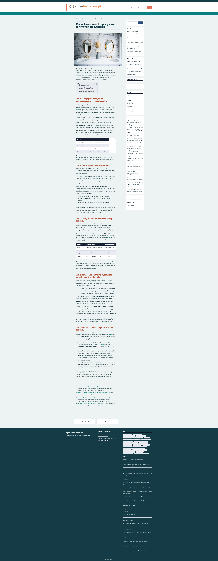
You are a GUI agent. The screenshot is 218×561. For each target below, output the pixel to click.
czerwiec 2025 (130, 111)
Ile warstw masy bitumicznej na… (133, 74)
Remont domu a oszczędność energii (129, 514)
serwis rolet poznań (144, 446)
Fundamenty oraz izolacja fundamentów (134, 199)
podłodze (96, 178)
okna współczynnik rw (144, 441)
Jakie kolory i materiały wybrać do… (86, 88)
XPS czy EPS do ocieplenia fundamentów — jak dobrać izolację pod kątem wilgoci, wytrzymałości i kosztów (135, 122)
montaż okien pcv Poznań (127, 439)
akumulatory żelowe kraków (127, 434)
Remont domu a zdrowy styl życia (129, 505)
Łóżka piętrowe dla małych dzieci (110, 421)
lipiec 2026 (129, 95)
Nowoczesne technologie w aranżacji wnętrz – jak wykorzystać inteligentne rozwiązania (134, 148)
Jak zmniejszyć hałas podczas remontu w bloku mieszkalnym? (134, 550)
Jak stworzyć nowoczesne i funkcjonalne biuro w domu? (90, 403)
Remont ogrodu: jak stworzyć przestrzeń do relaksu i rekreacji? (134, 468)
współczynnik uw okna (139, 451)
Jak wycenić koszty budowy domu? (134, 135)
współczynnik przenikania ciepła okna (129, 451)
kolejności (110, 334)
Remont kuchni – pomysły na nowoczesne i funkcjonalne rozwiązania (93, 386)
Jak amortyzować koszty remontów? (134, 37)
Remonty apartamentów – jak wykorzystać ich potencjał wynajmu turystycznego (133, 33)
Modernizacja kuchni (131, 202)
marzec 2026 (129, 106)
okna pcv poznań (136, 441)
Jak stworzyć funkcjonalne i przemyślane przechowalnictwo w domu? (93, 397)
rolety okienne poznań (146, 444)
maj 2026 (129, 100)
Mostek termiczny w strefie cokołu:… (134, 61)
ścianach (102, 344)
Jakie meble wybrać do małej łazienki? (86, 87)
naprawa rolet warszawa (136, 439)
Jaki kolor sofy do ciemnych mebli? (82, 421)
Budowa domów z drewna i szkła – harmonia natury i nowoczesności (135, 541)
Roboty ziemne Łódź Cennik (127, 444)
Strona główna (76, 18)
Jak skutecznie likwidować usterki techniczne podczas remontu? (135, 546)
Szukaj (149, 7)
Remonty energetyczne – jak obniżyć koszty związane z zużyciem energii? (137, 532)
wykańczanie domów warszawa (128, 453)
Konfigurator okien (147, 437)
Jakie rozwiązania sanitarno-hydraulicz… (86, 90)
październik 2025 (130, 109)
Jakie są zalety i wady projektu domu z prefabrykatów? (133, 459)
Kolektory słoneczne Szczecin (138, 437)
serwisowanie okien (136, 446)
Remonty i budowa (83, 18)
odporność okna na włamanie (145, 439)
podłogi (78, 109)
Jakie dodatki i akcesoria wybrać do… (86, 91)
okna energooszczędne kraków (128, 441)
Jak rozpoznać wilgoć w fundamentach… (135, 68)
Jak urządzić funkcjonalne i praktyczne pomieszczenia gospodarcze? (93, 392)
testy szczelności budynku (127, 448)
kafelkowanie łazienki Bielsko (127, 437)
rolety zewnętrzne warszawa (127, 446)
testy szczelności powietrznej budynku (139, 448)
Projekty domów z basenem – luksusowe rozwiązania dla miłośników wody (136, 537)
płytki (108, 237)
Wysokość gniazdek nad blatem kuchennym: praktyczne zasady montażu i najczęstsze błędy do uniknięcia (135, 179)
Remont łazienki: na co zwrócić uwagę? (134, 51)
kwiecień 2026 (130, 103)
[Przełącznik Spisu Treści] (95, 84)
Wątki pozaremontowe (131, 207)
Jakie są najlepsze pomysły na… (84, 85)
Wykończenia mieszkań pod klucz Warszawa (141, 453)
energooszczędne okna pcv (137, 434)
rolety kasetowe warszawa (137, 444)
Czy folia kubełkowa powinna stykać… (134, 71)
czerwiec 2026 (130, 97)
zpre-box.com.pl (97, 30)
